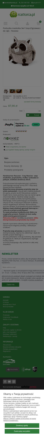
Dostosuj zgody (22, 425)
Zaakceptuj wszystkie (22, 431)
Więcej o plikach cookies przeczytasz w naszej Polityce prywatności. (19, 419)
